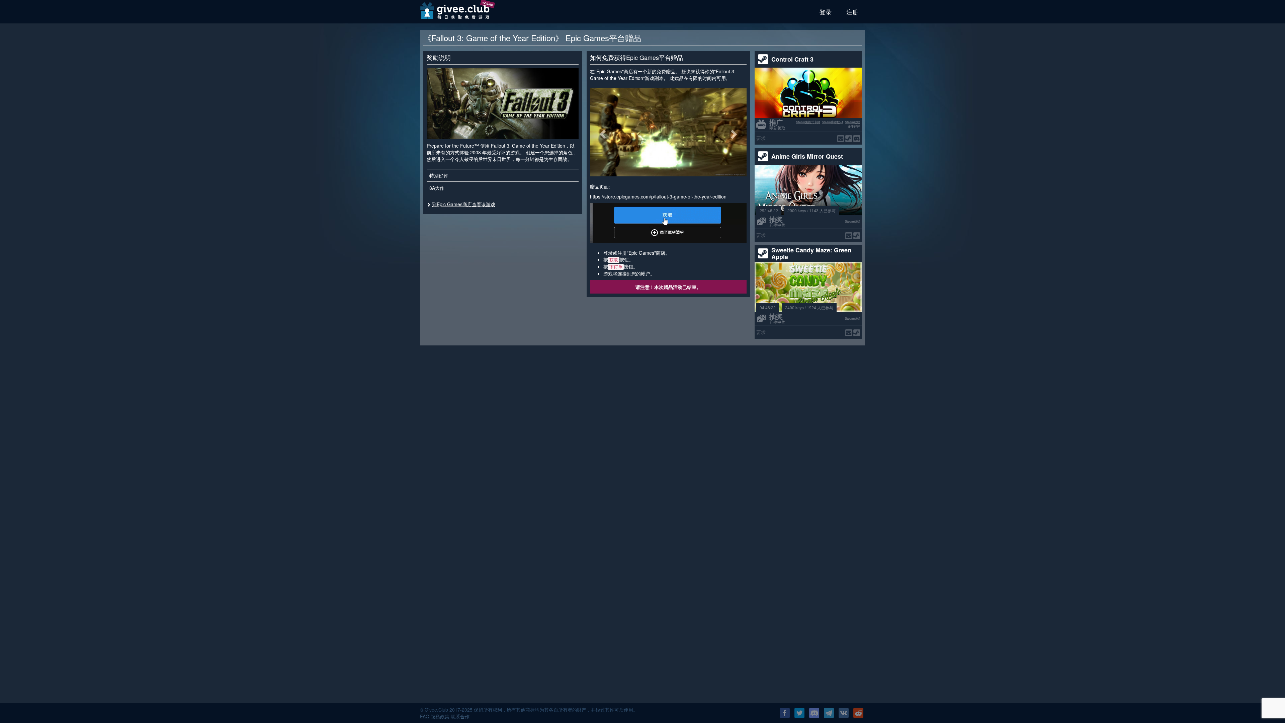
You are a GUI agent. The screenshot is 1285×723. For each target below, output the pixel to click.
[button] (601, 132)
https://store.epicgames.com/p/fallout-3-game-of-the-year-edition (658, 196)
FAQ (424, 716)
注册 (852, 11)
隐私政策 (440, 716)
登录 (826, 11)
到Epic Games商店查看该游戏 (463, 204)
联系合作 (460, 716)
